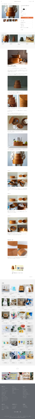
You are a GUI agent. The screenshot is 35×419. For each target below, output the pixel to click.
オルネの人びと (24, 397)
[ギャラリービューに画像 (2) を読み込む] (7, 20)
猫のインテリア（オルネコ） (5, 397)
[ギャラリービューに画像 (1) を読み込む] (4, 20)
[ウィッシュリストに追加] (2, 41)
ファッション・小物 (4, 396)
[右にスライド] (18, 21)
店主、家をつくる (25, 391)
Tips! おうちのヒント (25, 389)
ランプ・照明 (3, 389)
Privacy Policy (18, 417)
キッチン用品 (3, 395)
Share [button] (22, 29)
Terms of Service (22, 417)
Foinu (13, 391)
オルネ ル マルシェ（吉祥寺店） (5, 408)
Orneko (13, 390)
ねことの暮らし (24, 390)
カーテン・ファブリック (4, 391)
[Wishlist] (32, 1)
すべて (2, 401)
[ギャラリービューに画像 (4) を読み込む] (13, 20)
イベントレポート (25, 395)
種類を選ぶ (5, 296)
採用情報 (3, 409)
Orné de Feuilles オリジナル (15, 389)
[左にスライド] (2, 21)
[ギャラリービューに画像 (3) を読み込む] (10, 20)
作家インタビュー (25, 396)
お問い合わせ (13, 408)
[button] (1, 1)
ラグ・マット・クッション (5, 390)
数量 (21, 12)
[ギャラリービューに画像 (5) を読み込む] (16, 20)
